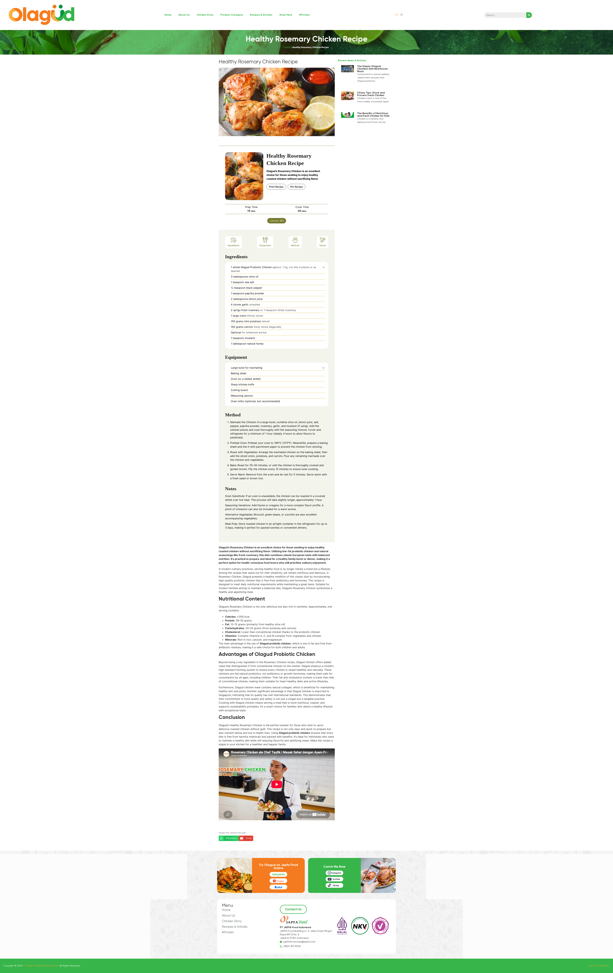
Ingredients (233, 245)
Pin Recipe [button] (296, 186)
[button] (323, 267)
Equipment (265, 245)
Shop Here (285, 15)
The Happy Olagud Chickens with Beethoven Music (372, 69)
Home (167, 15)
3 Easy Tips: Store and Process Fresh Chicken (371, 94)
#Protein (304, 15)
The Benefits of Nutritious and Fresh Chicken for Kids (373, 114)
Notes (322, 245)
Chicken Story (205, 15)
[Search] (529, 15)
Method (295, 245)
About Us (184, 15)
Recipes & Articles (261, 15)
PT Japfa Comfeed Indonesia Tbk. (41, 966)
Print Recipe (276, 186)
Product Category (231, 15)
